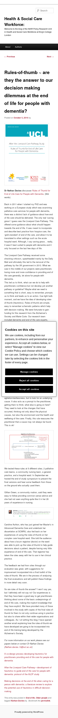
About (7, 46)
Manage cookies (29, 372)
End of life (30, 697)
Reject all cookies (29, 380)
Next (50, 56)
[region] (29, 359)
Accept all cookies (29, 389)
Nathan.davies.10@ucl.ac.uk (18, 646)
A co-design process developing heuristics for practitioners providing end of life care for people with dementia (28, 657)
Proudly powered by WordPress (29, 711)
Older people (42, 697)
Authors (18, 46)
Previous (9, 56)
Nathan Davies (17, 700)
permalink (45, 700)
